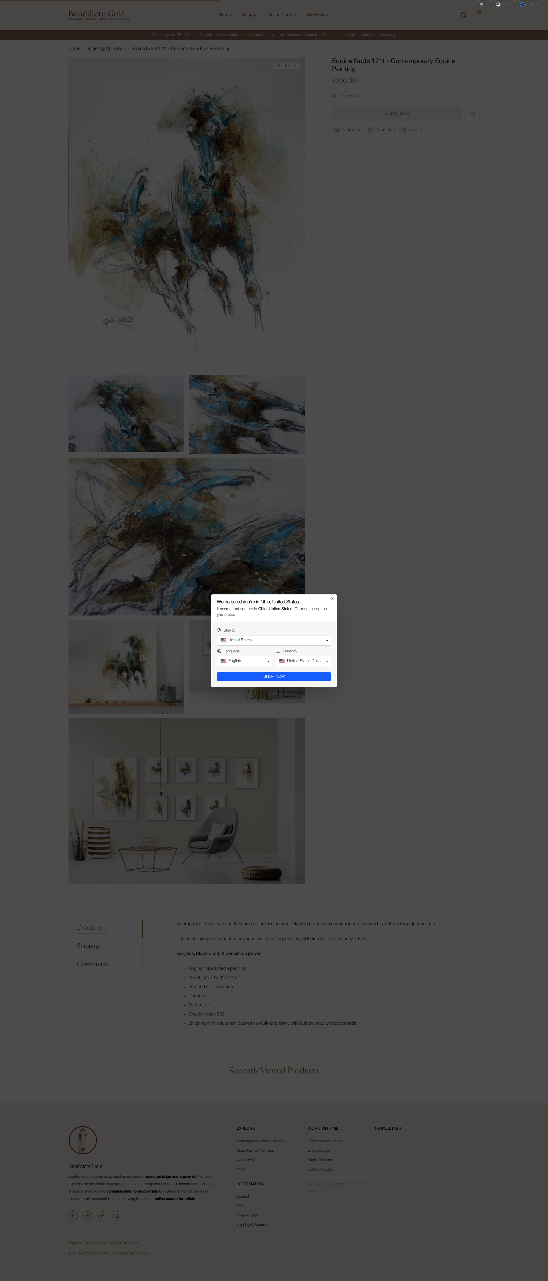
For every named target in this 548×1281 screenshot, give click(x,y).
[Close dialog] (332, 599)
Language (232, 651)
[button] (484, 4)
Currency (290, 651)
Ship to (229, 630)
